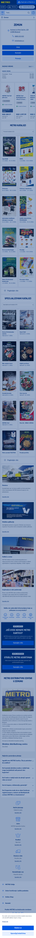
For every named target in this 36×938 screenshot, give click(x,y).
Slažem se (18, 928)
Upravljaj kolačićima (18, 933)
